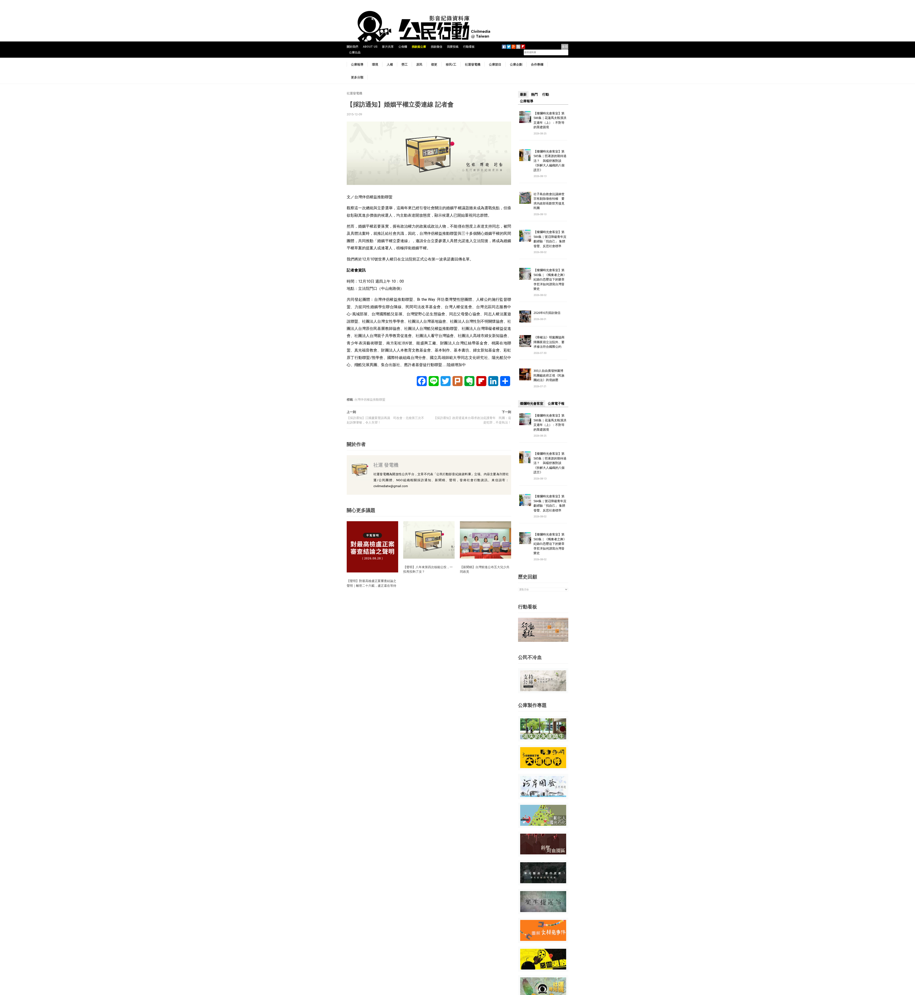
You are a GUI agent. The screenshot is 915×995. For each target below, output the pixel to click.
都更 (434, 64)
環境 (375, 64)
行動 (545, 94)
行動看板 (469, 46)
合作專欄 (537, 64)
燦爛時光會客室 (531, 403)
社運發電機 (472, 64)
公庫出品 (355, 52)
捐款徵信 (436, 46)
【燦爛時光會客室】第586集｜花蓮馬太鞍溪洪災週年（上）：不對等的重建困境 (550, 120)
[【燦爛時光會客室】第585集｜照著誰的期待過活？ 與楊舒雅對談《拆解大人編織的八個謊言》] (525, 155)
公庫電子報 (556, 403)
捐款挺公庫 (419, 46)
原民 (419, 64)
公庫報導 (357, 64)
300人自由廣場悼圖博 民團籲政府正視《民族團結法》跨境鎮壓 (550, 375)
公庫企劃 (516, 64)
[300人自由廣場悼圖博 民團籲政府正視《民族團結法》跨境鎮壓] (525, 374)
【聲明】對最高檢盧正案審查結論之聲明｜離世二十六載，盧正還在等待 (371, 583)
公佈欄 (402, 46)
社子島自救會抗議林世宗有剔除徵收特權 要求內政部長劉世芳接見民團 (549, 201)
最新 (523, 94)
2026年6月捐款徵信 (547, 313)
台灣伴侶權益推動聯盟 (369, 399)
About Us (370, 46)
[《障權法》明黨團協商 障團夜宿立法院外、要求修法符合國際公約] (525, 341)
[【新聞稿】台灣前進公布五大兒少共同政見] (485, 539)
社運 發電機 (385, 465)
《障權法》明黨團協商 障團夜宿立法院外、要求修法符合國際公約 (551, 342)
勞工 (405, 64)
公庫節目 (495, 64)
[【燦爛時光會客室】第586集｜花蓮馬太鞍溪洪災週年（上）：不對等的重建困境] (525, 116)
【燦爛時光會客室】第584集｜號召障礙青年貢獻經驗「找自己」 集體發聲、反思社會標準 (550, 239)
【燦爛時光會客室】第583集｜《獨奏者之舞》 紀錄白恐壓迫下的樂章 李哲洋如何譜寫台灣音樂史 (550, 279)
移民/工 (451, 64)
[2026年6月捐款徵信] (525, 316)
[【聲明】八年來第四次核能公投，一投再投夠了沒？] (429, 539)
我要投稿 (452, 46)
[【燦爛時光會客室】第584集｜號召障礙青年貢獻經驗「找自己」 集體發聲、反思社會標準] (525, 235)
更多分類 (357, 77)
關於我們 (352, 46)
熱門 (534, 94)
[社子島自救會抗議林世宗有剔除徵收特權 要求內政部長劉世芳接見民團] (525, 197)
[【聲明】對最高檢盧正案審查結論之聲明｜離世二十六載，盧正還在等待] (372, 546)
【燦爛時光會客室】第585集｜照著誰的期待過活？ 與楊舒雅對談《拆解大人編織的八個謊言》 (550, 160)
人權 (390, 64)
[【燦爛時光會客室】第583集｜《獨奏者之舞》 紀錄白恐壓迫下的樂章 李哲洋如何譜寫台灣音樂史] (525, 274)
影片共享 (388, 46)
